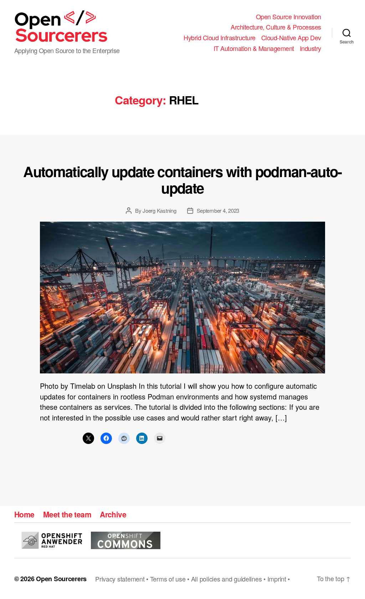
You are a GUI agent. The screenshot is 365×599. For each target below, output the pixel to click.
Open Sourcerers (61, 578)
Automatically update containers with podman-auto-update (182, 179)
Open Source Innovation (288, 17)
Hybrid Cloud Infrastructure (220, 38)
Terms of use (168, 578)
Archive (113, 514)
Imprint (276, 578)
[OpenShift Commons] (125, 540)
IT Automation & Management (254, 48)
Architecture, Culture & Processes (276, 27)
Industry (310, 48)
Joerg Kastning (159, 210)
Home (24, 514)
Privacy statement (119, 578)
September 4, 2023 (218, 210)
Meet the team (67, 514)
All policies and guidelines (226, 578)
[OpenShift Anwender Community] (52, 540)
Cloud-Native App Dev (291, 38)
